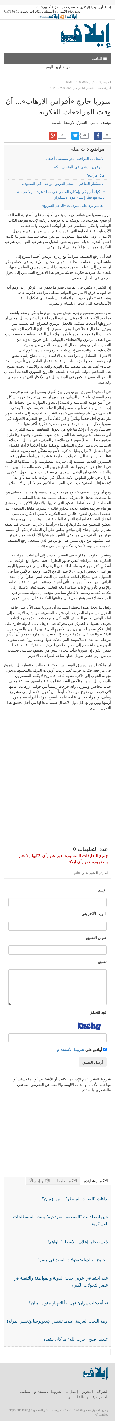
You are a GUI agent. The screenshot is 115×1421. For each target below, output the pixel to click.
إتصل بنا (71, 1392)
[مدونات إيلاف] (51, 16)
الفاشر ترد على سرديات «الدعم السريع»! (73, 206)
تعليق (102, 961)
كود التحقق (98, 1012)
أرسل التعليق (92, 1062)
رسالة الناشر (78, 1397)
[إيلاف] (71, 16)
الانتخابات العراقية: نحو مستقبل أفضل (75, 159)
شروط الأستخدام (70, 1049)
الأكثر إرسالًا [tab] (39, 1181)
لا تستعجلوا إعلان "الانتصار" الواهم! (78, 1242)
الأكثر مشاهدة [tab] (96, 1181)
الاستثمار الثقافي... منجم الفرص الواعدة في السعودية (63, 184)
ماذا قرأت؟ (96, 175)
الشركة (102, 1392)
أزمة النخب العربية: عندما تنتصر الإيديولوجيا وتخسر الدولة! (57, 1321)
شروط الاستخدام (47, 1392)
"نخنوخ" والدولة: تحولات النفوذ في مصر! (73, 1260)
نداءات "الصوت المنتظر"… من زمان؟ (75, 1198)
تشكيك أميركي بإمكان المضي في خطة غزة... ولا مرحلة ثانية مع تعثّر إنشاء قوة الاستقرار (61, 194)
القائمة (97, 58)
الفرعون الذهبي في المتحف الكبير (78, 167)
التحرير (87, 1392)
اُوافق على (80, 1049)
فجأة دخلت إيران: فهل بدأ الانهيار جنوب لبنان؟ (68, 1303)
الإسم (102, 889)
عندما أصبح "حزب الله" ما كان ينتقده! (75, 1339)
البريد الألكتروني (94, 913)
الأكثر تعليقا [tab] (67, 1181)
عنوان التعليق (96, 937)
